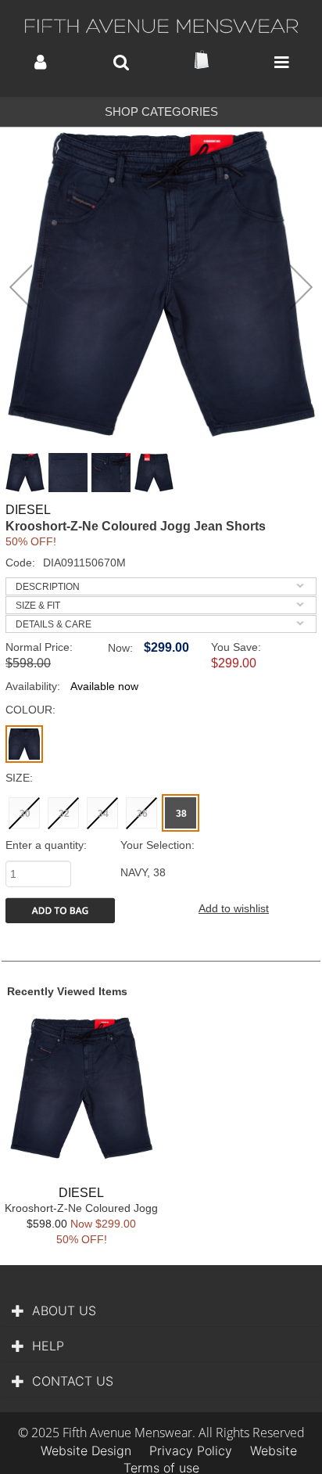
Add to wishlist (234, 908)
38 (181, 813)
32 (64, 813)
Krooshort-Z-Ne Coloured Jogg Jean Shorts (81, 1214)
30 (25, 813)
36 (142, 813)
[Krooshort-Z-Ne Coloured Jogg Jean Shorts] (161, 284)
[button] (40, 62)
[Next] (301, 287)
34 (103, 813)
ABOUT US (64, 1310)
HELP (48, 1346)
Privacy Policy (190, 1450)
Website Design (86, 1450)
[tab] (161, 586)
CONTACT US (72, 1381)
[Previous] (20, 287)
